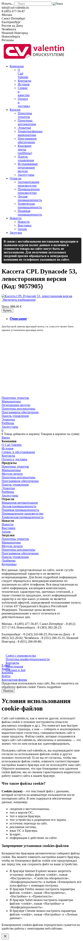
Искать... (8, 3)
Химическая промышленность (23, 517)
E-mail (6, 665)
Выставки (8, 528)
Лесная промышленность (19, 506)
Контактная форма (14, 679)
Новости (7, 524)
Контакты (8, 455)
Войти (6, 676)
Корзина (7, 672)
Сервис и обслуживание (18, 452)
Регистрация (14, 666)
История (7, 448)
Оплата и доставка (14, 459)
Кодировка (9, 564)
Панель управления (15, 416)
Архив (6, 531)
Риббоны (8, 423)
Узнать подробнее (49, 687)
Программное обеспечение (20, 412)
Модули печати (12, 473)
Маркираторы (11, 401)
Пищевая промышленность (20, 510)
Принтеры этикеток (15, 397)
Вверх (6, 437)
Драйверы (9, 560)
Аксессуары (10, 426)
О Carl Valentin (12, 444)
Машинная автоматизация (20, 502)
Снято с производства (21, 655)
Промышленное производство (22, 513)
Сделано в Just (15, 670)
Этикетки (8, 419)
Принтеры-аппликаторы (18, 408)
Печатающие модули (16, 405)
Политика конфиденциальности (28, 659)
